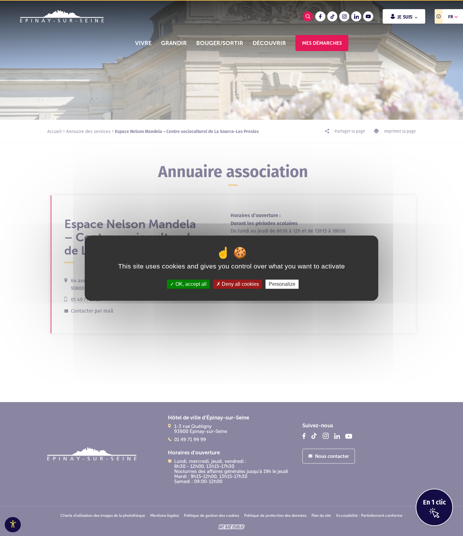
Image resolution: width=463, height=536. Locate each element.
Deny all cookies (239, 284)
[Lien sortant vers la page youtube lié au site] (368, 16)
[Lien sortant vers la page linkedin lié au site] (356, 16)
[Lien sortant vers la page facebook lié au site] (320, 16)
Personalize (282, 284)
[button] (143, 43)
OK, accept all (190, 284)
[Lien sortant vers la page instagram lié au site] (344, 16)
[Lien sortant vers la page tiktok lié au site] (332, 16)
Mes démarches (322, 43)
